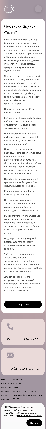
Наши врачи (6, 387)
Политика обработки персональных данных (28, 396)
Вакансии (5, 399)
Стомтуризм (6, 383)
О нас (3, 379)
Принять (34, 423)
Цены (15, 387)
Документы (18, 379)
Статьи (4, 395)
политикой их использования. (29, 416)
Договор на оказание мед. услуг (26, 391)
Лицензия (17, 383)
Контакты (5, 391)
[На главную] (9, 8)
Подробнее (23, 304)
